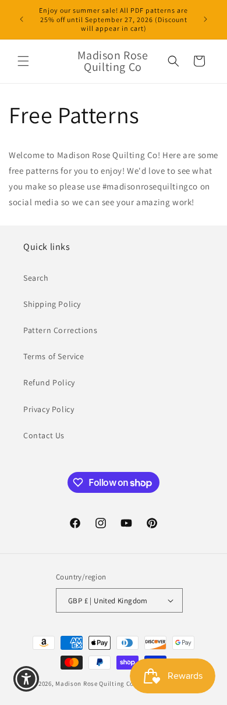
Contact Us (44, 435)
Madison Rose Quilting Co (94, 683)
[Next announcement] (205, 19)
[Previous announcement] (21, 19)
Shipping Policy (52, 304)
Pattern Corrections (60, 330)
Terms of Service (53, 356)
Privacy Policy (48, 409)
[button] (23, 61)
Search (36, 278)
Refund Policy (49, 382)
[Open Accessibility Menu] (26, 679)
